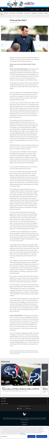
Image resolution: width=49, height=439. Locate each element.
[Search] (44, 10)
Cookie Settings (4, 436)
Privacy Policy (24, 422)
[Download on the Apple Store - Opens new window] (20, 409)
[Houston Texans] (24, 414)
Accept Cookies (31, 436)
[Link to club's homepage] (2, 9)
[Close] (47, 427)
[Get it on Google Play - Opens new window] (28, 409)
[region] (24, 432)
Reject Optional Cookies (41, 436)
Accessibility (24, 424)
